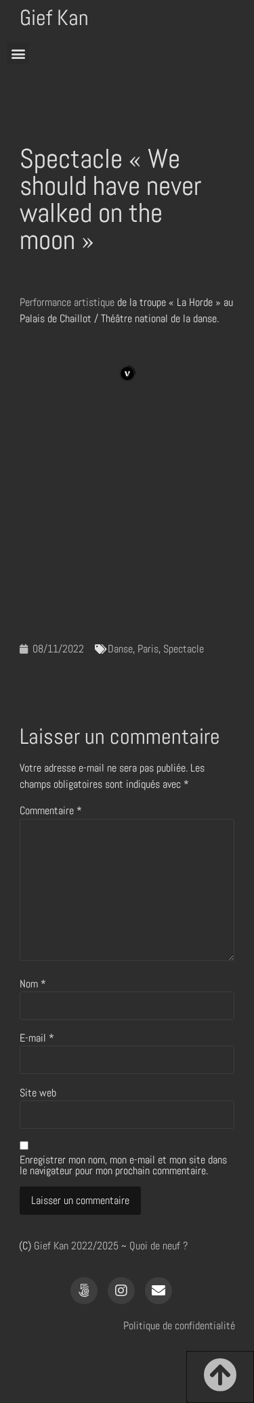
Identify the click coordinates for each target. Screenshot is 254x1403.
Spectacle (183, 649)
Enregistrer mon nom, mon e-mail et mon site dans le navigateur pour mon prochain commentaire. (123, 1165)
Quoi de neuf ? (158, 1246)
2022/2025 (95, 1246)
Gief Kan (54, 17)
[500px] (84, 1290)
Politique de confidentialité (179, 1325)
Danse (120, 649)
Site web (38, 1093)
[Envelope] (158, 1290)
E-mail (37, 1038)
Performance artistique (67, 302)
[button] (18, 53)
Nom (33, 984)
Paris (147, 649)
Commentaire (51, 810)
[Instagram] (121, 1290)
